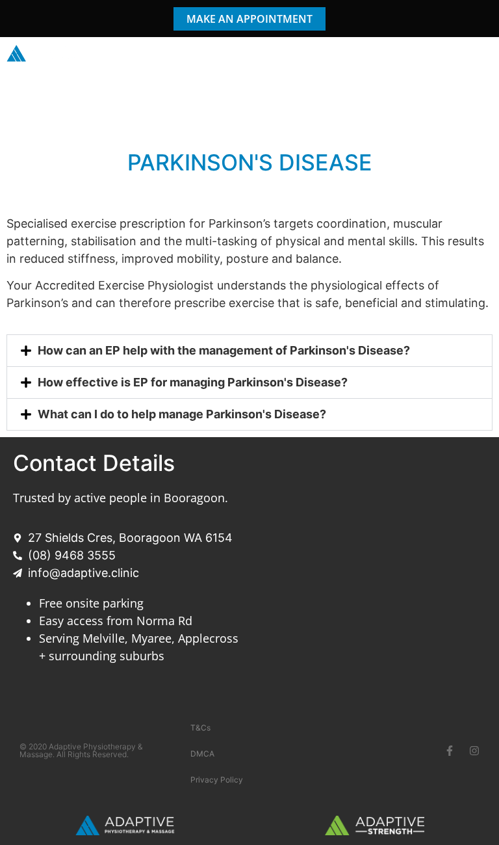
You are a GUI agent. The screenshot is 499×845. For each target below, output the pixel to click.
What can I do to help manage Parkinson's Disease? (182, 414)
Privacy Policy (216, 780)
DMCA (202, 753)
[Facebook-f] (449, 750)
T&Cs (200, 727)
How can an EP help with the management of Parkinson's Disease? (224, 350)
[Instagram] (474, 750)
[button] (482, 54)
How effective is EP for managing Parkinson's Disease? (193, 382)
